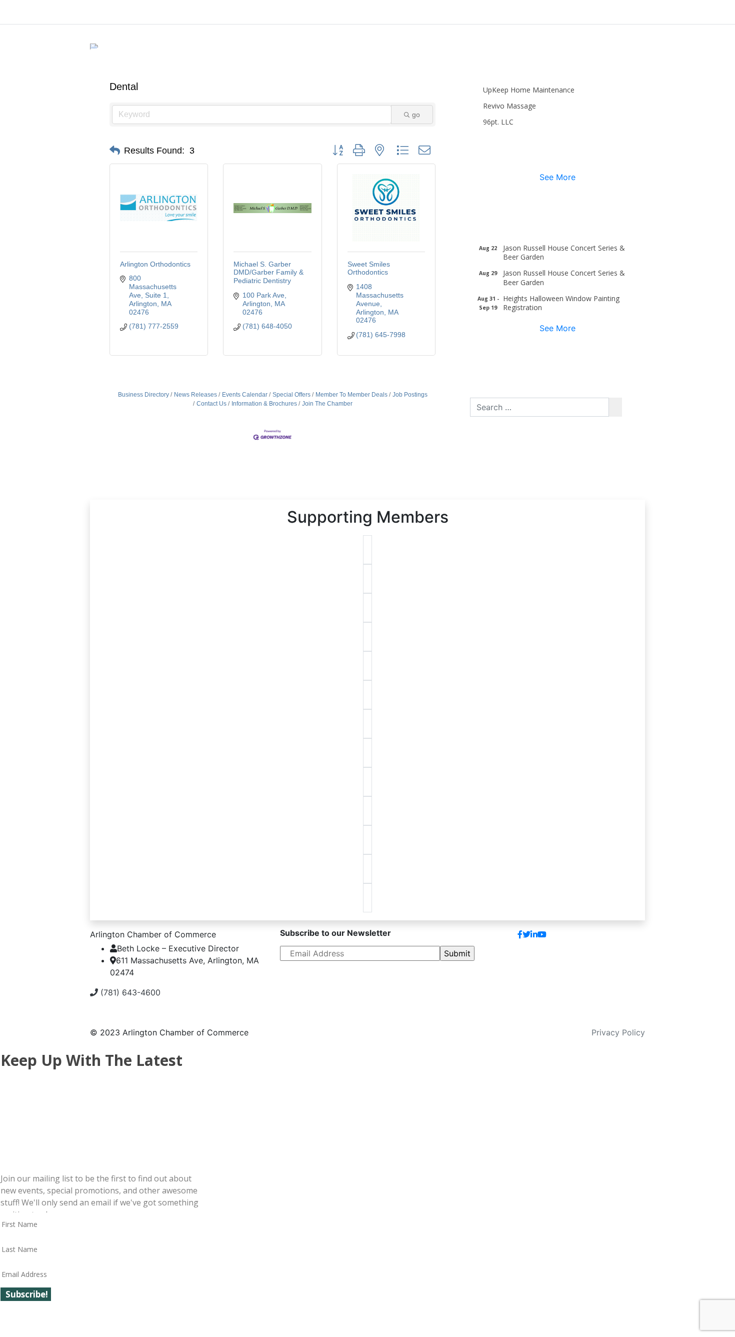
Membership (291, 10)
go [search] (416, 115)
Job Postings (410, 394)
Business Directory (143, 394)
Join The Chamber (327, 403)
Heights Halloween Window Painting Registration (561, 303)
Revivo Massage (509, 106)
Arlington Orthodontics (155, 264)
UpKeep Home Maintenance (528, 90)
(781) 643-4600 (129, 992)
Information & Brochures (264, 403)
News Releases (195, 394)
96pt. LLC (498, 122)
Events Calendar (245, 394)
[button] (115, 151)
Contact (621, 938)
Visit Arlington (453, 10)
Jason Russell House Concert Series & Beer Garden (564, 252)
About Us (128, 10)
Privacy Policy (618, 1032)
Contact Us (211, 403)
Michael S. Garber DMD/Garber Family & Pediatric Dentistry (269, 272)
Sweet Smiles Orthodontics (369, 268)
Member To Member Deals (352, 394)
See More (558, 177)
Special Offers (291, 394)
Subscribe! (27, 1294)
